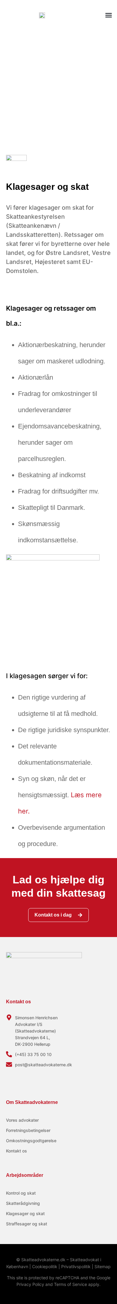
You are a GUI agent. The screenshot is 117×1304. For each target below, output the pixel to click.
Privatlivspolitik (76, 1266)
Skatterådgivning (23, 1203)
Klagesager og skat (25, 1213)
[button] (108, 15)
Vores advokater (22, 1120)
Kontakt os (16, 1150)
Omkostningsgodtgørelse (31, 1140)
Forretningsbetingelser (28, 1130)
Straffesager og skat (26, 1223)
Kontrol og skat (21, 1193)
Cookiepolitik (44, 1266)
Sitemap (102, 1266)
